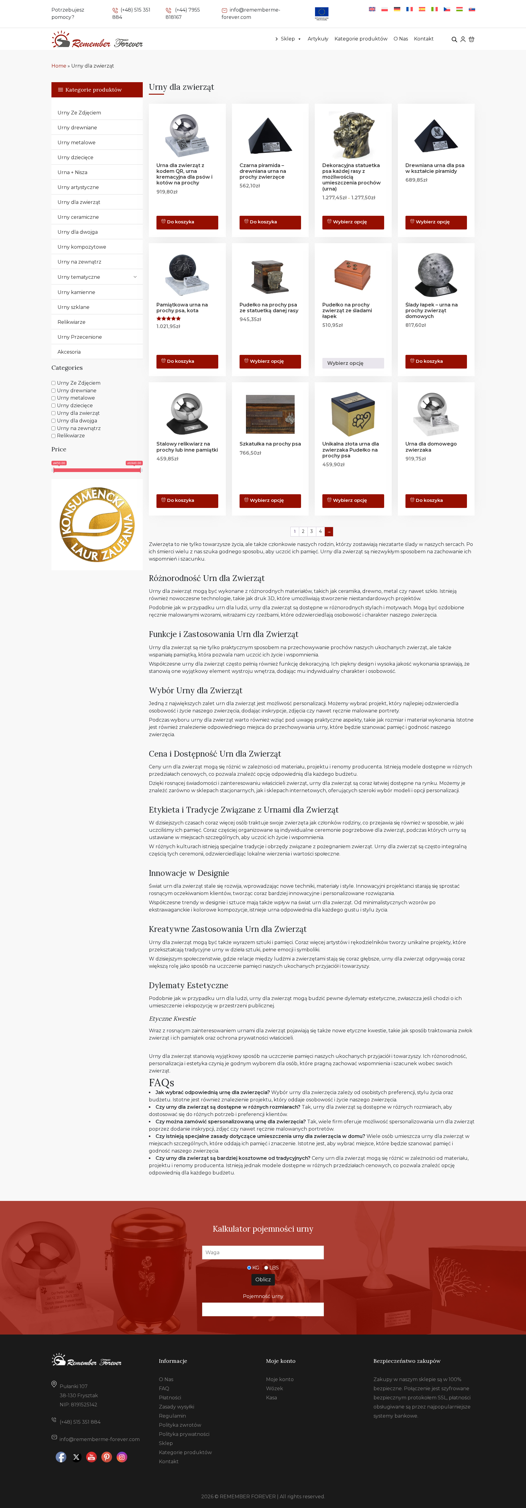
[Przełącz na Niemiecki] (397, 9)
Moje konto (280, 1379)
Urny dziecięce (75, 157)
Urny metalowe (77, 142)
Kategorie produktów (361, 39)
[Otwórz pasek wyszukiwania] (454, 39)
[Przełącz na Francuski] (409, 9)
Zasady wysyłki (176, 1407)
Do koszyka (180, 222)
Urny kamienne (76, 292)
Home (58, 66)
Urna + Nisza (72, 172)
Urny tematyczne (79, 277)
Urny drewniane (77, 128)
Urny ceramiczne (78, 217)
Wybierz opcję (350, 222)
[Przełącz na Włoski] (434, 9)
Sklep (288, 39)
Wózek (274, 1388)
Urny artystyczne (78, 187)
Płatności (170, 1398)
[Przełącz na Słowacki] (472, 9)
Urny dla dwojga (78, 232)
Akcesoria (69, 352)
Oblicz (263, 1279)
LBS (274, 1268)
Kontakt (424, 39)
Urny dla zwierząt (79, 202)
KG (255, 1268)
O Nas (401, 39)
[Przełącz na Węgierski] (459, 9)
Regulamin (172, 1416)
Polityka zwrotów (180, 1425)
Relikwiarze (72, 322)
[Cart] (471, 39)
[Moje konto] (463, 39)
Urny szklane (73, 307)
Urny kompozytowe (82, 247)
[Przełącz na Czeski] (447, 9)
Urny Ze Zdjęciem (79, 113)
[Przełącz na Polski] (384, 9)
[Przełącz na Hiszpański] (422, 9)
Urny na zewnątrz (79, 262)
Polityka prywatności (184, 1434)
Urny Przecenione (80, 337)
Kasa (271, 1398)
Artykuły (318, 39)
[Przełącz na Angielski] (372, 9)
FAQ (164, 1388)
